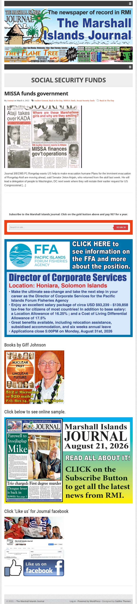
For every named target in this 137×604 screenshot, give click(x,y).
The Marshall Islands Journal (29, 601)
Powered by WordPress (89, 601)
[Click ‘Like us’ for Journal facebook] (68, 546)
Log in (73, 601)
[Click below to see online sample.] (68, 460)
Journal (10, 100)
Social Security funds (86, 100)
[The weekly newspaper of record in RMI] (68, 26)
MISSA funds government (36, 93)
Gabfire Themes (123, 601)
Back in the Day (55, 100)
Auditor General (41, 100)
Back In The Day (107, 100)
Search (121, 227)
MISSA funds (70, 100)
